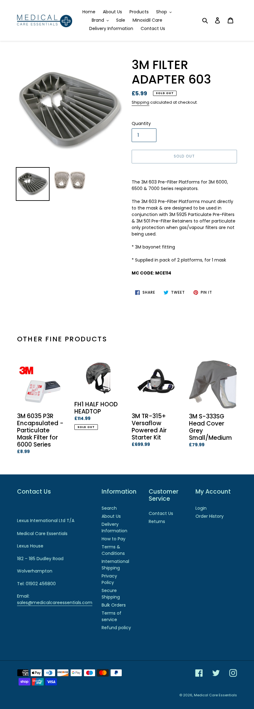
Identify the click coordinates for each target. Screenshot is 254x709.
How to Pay (113, 539)
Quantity (141, 123)
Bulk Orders (114, 605)
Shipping (140, 102)
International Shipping (115, 564)
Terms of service (111, 616)
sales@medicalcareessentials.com (54, 602)
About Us (111, 516)
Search (109, 508)
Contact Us (161, 513)
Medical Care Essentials (215, 695)
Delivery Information (114, 527)
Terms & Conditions (113, 550)
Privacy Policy (109, 579)
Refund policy (116, 628)
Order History (209, 516)
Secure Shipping (111, 593)
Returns (157, 521)
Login (201, 508)
